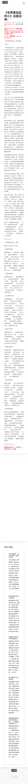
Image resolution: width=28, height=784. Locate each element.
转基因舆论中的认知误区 (14, 597)
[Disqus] (14, 481)
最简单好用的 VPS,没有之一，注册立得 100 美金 (14, 448)
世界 (22, 22)
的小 (14, 24)
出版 (5, 24)
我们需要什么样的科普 (14, 678)
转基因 (8, 24)
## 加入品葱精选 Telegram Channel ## (13, 37)
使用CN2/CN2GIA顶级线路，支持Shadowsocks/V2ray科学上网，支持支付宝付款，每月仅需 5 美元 (13, 31)
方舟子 (7, 22)
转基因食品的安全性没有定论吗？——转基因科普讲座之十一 (14, 720)
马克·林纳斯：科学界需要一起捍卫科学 (14, 555)
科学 (11, 24)
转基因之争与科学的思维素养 (14, 638)
